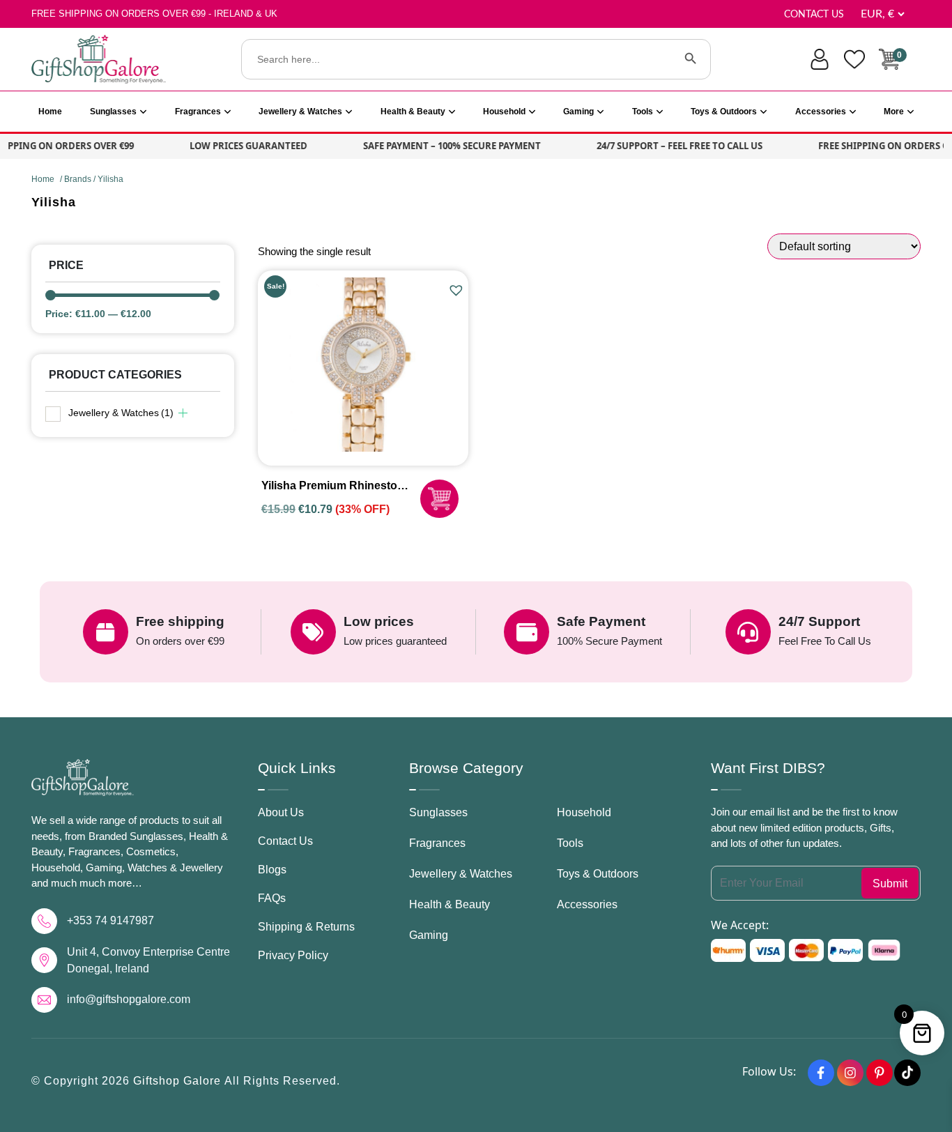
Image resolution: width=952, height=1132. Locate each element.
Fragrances (198, 111)
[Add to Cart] (439, 499)
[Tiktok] (907, 1073)
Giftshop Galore (178, 1081)
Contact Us (814, 15)
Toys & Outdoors (724, 111)
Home (50, 111)
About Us (281, 812)
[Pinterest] (879, 1073)
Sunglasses (113, 111)
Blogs (272, 869)
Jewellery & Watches (300, 111)
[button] (457, 291)
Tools (642, 111)
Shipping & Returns (306, 927)
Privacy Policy (293, 955)
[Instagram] (850, 1073)
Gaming (578, 111)
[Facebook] (821, 1073)
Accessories (820, 111)
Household (504, 111)
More (894, 111)
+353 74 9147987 (110, 920)
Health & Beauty (413, 111)
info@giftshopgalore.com (128, 999)
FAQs (272, 898)
